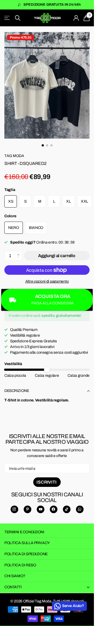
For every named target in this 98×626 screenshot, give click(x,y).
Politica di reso (20, 560)
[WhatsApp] (80, 504)
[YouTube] (40, 504)
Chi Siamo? (14, 571)
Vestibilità (13, 359)
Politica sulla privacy (27, 538)
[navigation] (43, 140)
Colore (10, 211)
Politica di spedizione (26, 549)
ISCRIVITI (46, 477)
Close (47, 582)
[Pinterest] (27, 504)
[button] (19, 247)
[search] (17, 18)
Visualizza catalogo (7, 18)
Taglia (9, 185)
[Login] (76, 17)
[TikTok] (67, 504)
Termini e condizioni (24, 527)
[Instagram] (14, 504)
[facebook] (53, 504)
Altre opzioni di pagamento (47, 276)
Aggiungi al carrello (56, 250)
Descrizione (16, 386)
